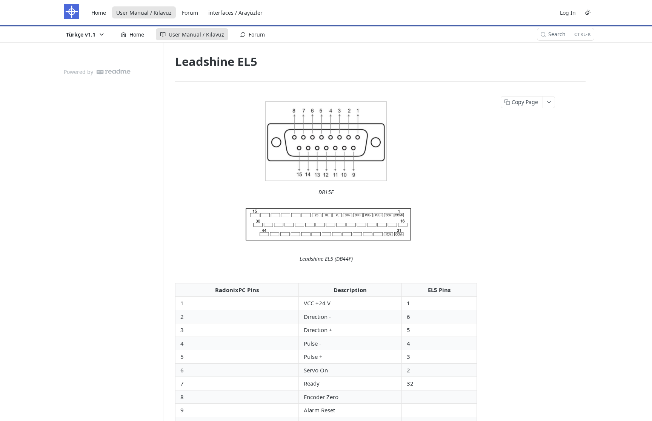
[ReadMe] (114, 72)
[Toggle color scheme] (588, 12)
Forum (190, 12)
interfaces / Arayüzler (235, 12)
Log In (568, 12)
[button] (326, 141)
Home (98, 12)
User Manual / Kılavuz (144, 12)
